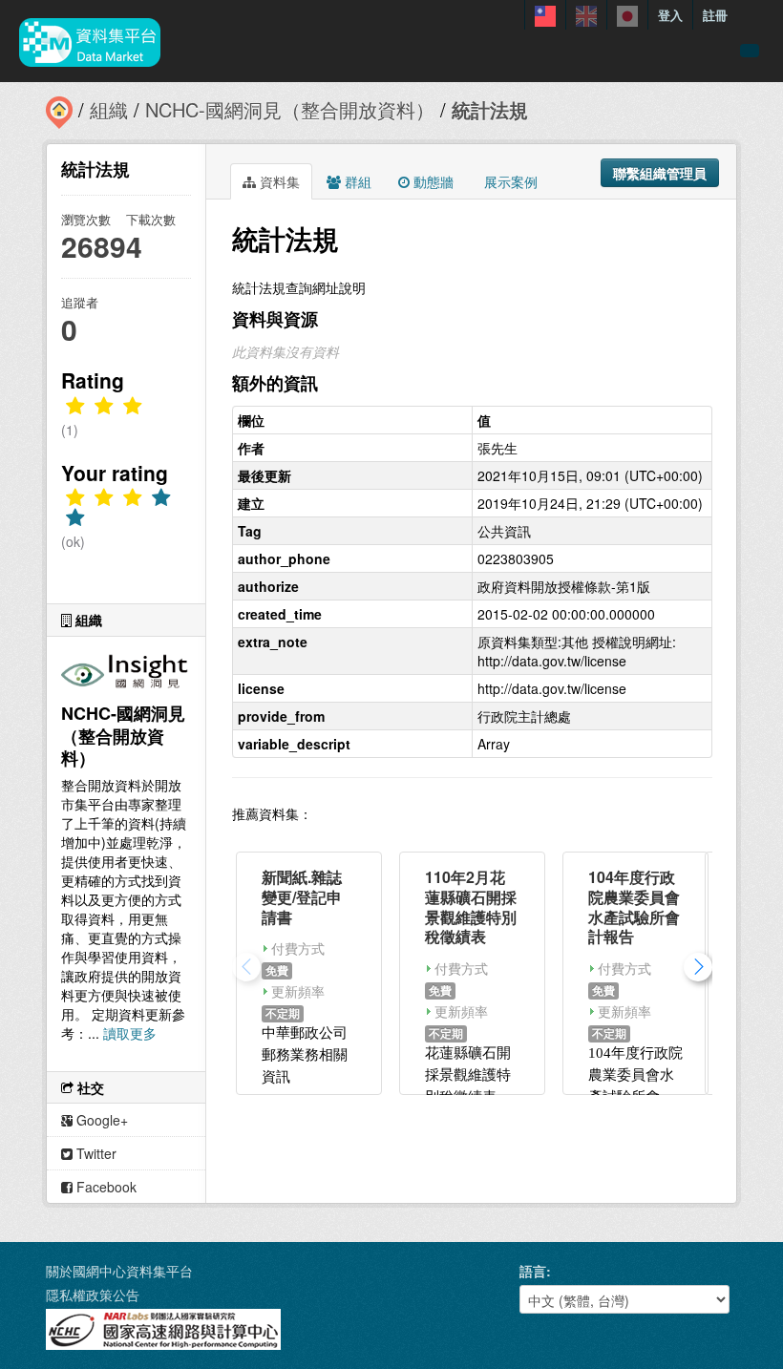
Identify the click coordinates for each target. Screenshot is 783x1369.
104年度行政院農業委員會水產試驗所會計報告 (634, 906)
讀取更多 (130, 1033)
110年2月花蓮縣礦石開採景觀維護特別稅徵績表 (471, 906)
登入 (670, 15)
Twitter (94, 1153)
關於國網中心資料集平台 (119, 1270)
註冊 (715, 15)
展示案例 (509, 181)
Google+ (100, 1119)
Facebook (105, 1186)
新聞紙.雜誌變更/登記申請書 (302, 897)
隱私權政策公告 (92, 1294)
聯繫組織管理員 (660, 172)
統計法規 (490, 109)
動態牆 (432, 181)
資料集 (278, 181)
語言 (532, 1270)
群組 (356, 181)
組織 (109, 109)
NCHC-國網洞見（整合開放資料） (289, 109)
